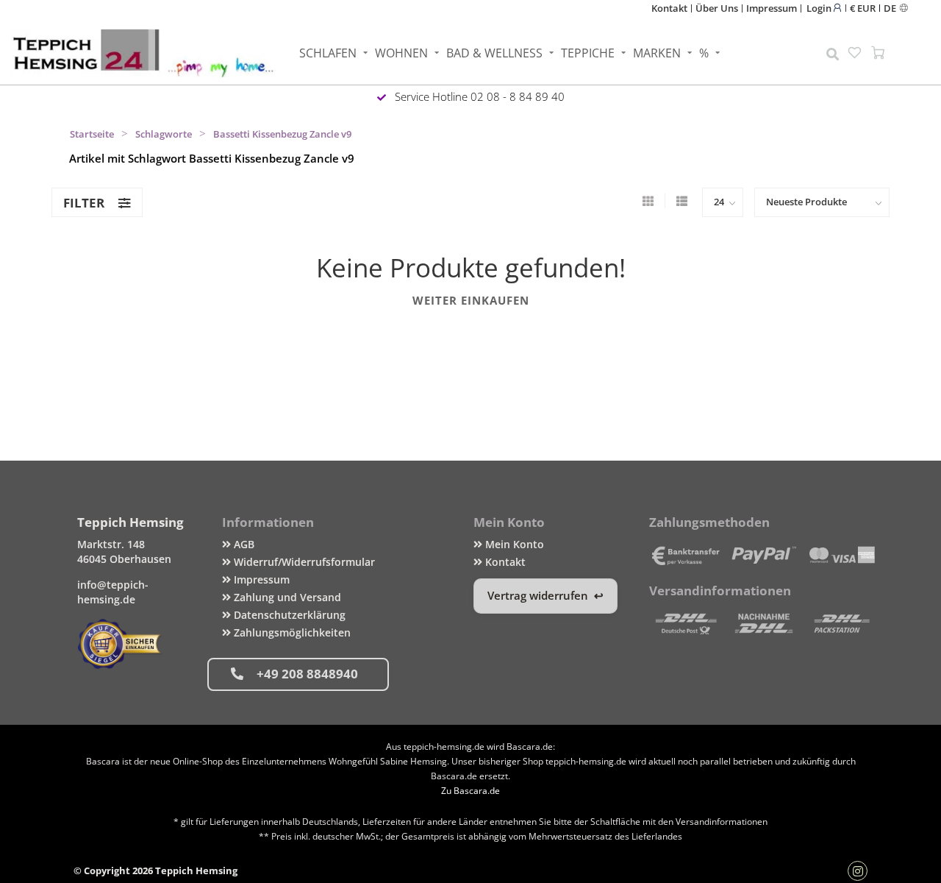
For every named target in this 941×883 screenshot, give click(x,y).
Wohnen (401, 53)
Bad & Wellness (494, 53)
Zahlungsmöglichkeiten (291, 632)
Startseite (92, 134)
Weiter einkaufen (470, 300)
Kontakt (669, 8)
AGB (242, 544)
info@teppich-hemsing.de (113, 592)
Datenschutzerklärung (288, 615)
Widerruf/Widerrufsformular (303, 562)
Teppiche (588, 53)
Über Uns (716, 8)
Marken (657, 53)
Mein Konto (513, 544)
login (820, 8)
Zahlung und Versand (286, 597)
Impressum (771, 8)
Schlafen (328, 53)
